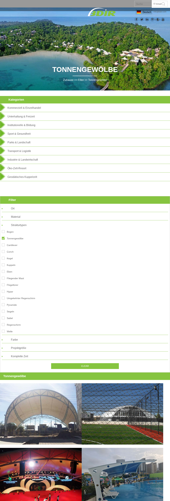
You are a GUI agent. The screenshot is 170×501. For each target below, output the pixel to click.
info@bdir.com (159, 12)
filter (81, 80)
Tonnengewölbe (97, 80)
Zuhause (68, 80)
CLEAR (85, 366)
